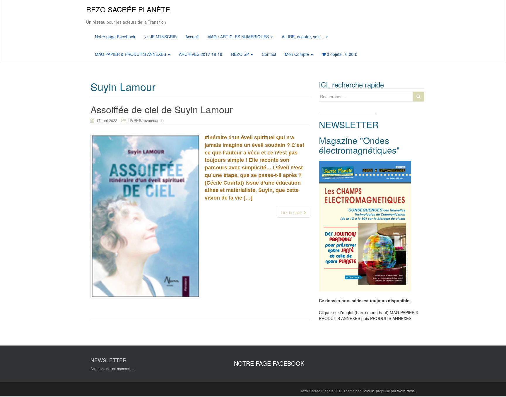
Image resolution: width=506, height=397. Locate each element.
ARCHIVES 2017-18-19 (200, 54)
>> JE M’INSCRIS (160, 36)
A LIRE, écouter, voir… (303, 36)
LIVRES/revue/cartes (146, 120)
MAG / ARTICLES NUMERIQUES (238, 36)
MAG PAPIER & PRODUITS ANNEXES (131, 54)
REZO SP (240, 54)
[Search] (418, 97)
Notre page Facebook (115, 36)
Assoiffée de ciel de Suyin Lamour (161, 109)
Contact (269, 54)
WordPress (406, 390)
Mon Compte (297, 54)
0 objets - (341, 54)
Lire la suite (292, 212)
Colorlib (368, 390)
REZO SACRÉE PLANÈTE (128, 9)
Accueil (192, 36)
